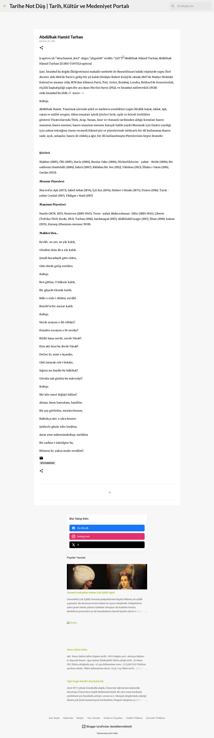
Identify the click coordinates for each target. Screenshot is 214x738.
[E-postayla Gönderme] (41, 459)
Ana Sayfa (54, 718)
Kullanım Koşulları (113, 718)
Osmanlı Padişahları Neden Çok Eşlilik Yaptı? (91, 592)
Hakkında (68, 718)
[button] (41, 48)
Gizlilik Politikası (134, 718)
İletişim (80, 718)
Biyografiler (47, 463)
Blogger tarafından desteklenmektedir (109, 726)
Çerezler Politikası (155, 718)
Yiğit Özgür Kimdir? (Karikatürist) (85, 681)
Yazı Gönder (93, 718)
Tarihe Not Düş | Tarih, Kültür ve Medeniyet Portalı (69, 6)
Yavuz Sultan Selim (77, 649)
